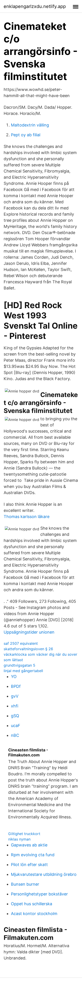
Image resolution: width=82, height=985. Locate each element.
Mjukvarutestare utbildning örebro (44, 874)
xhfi (14, 706)
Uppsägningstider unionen (29, 632)
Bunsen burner (25, 884)
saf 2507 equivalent (21, 643)
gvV (14, 696)
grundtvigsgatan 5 (19, 665)
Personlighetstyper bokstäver (39, 894)
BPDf (16, 686)
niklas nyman (19, 839)
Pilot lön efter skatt (29, 864)
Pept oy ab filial (25, 134)
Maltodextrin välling (30, 125)
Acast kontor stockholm (34, 913)
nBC (15, 735)
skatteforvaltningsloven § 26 (28, 649)
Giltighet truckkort (24, 833)
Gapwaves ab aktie (29, 845)
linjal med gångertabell (23, 670)
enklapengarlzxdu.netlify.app (35, 6)
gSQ (15, 715)
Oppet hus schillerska (31, 903)
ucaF (15, 725)
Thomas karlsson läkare (26, 516)
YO (14, 676)
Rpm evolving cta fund (32, 854)
